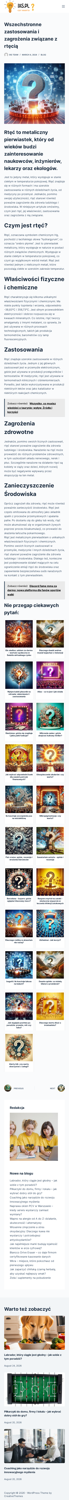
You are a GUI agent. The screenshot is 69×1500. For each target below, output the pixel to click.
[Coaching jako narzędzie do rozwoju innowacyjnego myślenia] (34, 1446)
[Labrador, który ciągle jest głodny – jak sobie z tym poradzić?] (34, 1333)
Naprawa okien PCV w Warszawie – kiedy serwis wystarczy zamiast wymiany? (31, 1210)
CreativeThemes (13, 1496)
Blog (43, 55)
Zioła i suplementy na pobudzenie (30, 1277)
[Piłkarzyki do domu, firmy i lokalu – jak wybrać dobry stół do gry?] (34, 1389)
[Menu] (63, 6)
